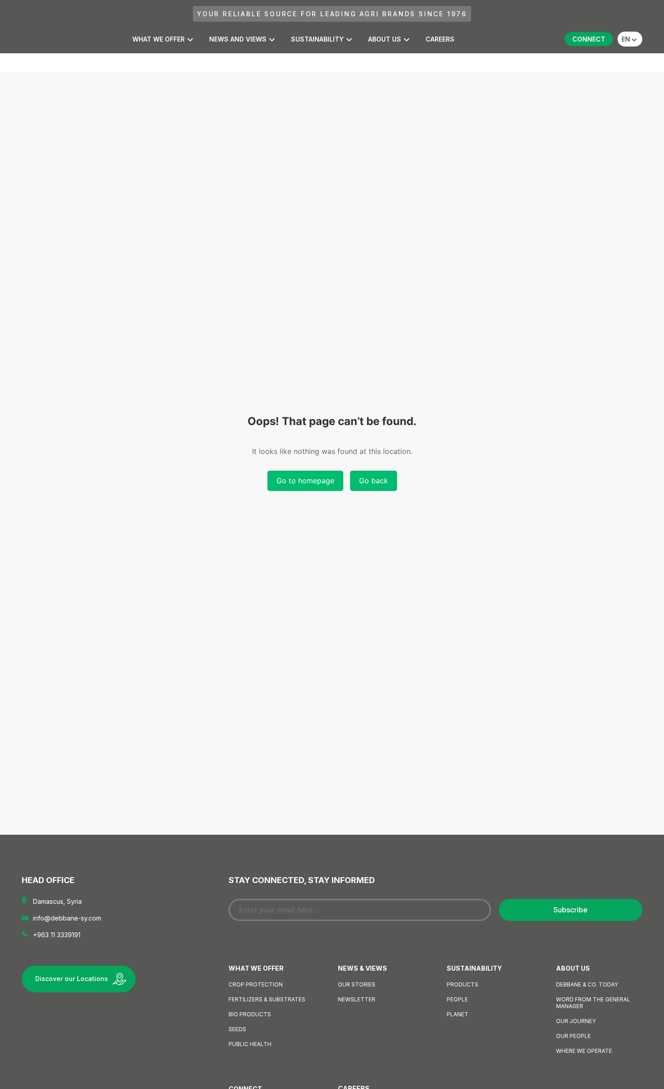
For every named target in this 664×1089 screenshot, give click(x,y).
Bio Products (250, 1014)
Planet (457, 1014)
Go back (373, 480)
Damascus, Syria (57, 901)
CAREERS (440, 39)
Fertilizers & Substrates (267, 999)
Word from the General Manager (593, 1003)
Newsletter (356, 999)
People (457, 999)
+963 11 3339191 (56, 935)
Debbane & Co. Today (587, 984)
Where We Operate (584, 1050)
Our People (573, 1036)
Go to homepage (305, 480)
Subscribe (570, 909)
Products (462, 984)
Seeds (237, 1029)
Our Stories (356, 984)
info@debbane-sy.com (67, 918)
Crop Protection (256, 984)
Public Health (250, 1044)
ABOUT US (384, 39)
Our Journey (576, 1021)
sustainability (317, 39)
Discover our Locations (71, 978)
